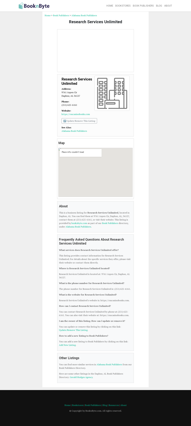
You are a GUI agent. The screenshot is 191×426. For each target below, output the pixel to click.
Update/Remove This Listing (73, 330)
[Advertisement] (29, 56)
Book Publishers (143, 5)
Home (109, 5)
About (168, 5)
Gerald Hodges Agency (81, 377)
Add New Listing (67, 345)
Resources (114, 405)
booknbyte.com (79, 223)
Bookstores (123, 5)
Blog (159, 5)
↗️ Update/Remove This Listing (79, 120)
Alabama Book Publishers (84, 15)
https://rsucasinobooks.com (76, 114)
